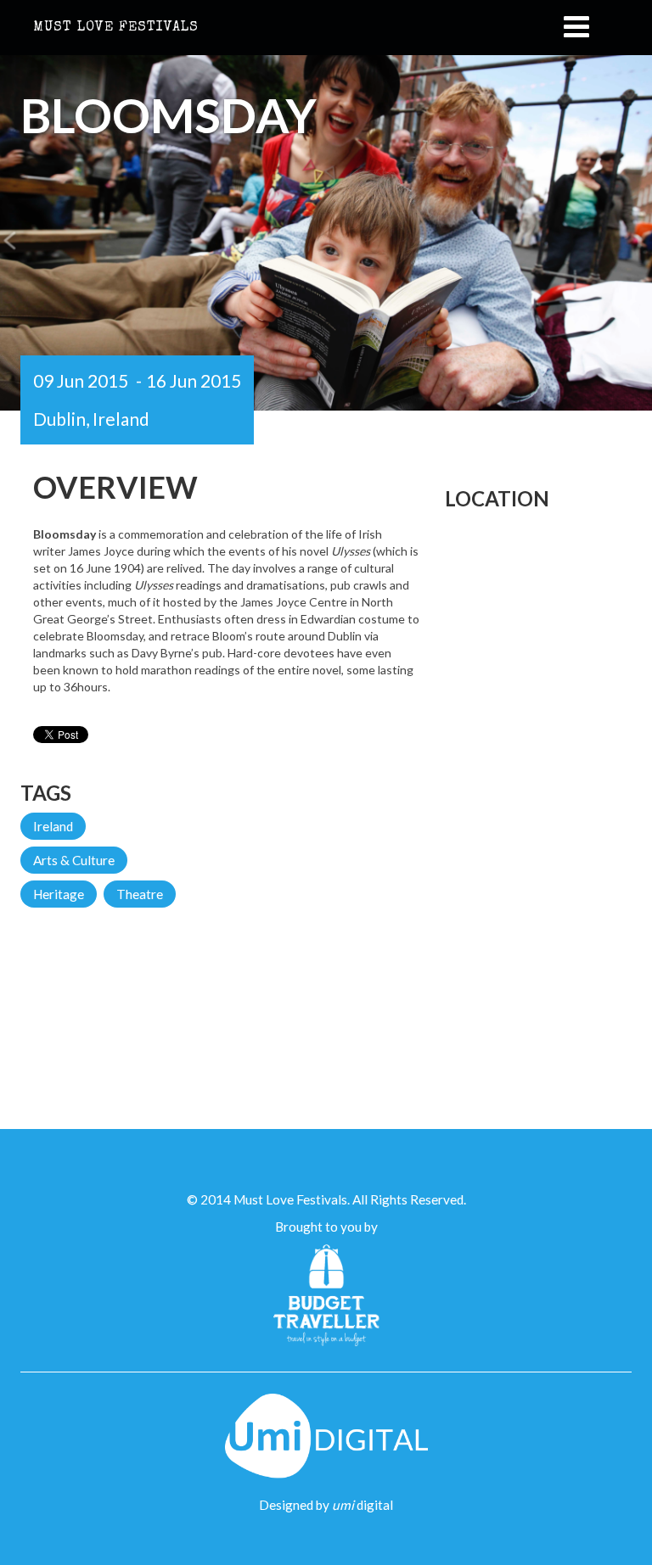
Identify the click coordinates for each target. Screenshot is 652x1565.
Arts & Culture (74, 860)
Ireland (53, 826)
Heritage (58, 894)
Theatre (139, 894)
